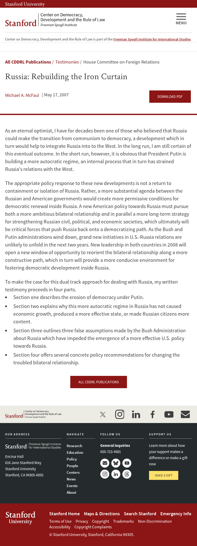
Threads (126, 474)
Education (75, 452)
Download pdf (170, 96)
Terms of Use (60, 521)
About (71, 492)
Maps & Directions (102, 514)
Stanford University (25, 4)
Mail (104, 463)
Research (74, 445)
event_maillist (185, 414)
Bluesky (115, 463)
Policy (72, 459)
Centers (73, 472)
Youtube (126, 463)
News (71, 479)
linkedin (136, 414)
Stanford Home (64, 514)
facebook (152, 414)
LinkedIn (115, 474)
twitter (103, 414)
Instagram (104, 474)
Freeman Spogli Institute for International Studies (152, 39)
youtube (168, 414)
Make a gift (163, 475)
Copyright (100, 521)
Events (72, 485)
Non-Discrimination (155, 521)
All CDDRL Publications (28, 62)
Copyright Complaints (93, 526)
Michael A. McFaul (22, 95)
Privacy (82, 521)
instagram (119, 414)
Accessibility (59, 526)
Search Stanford (140, 514)
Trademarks (123, 521)
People (72, 465)
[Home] (88, 20)
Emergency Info (175, 514)
